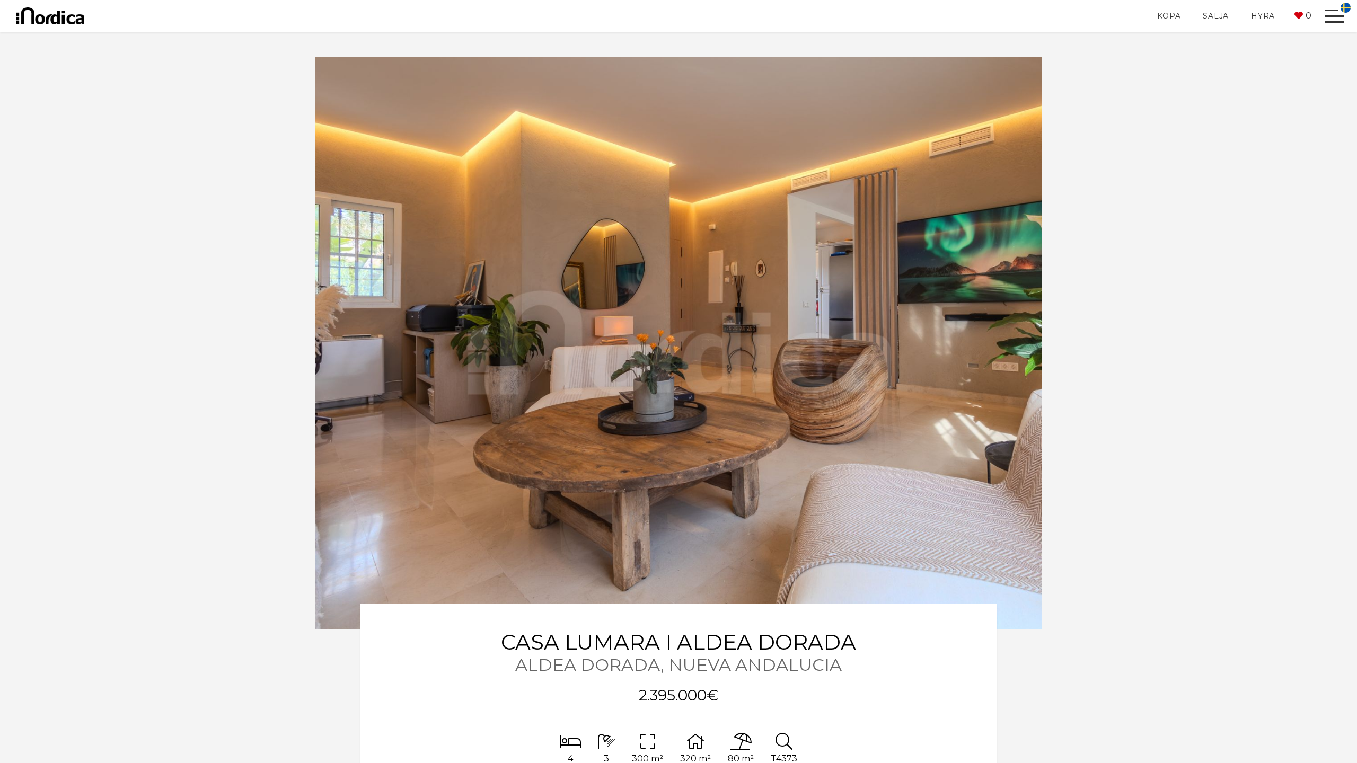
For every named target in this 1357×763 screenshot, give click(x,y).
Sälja (1216, 16)
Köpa (1168, 16)
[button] (1303, 16)
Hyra (1263, 16)
